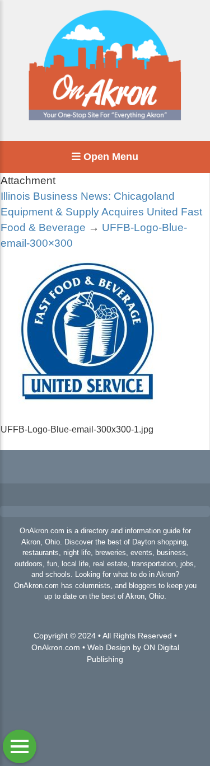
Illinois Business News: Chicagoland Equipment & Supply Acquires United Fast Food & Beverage (101, 211)
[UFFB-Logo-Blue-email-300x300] (85, 416)
